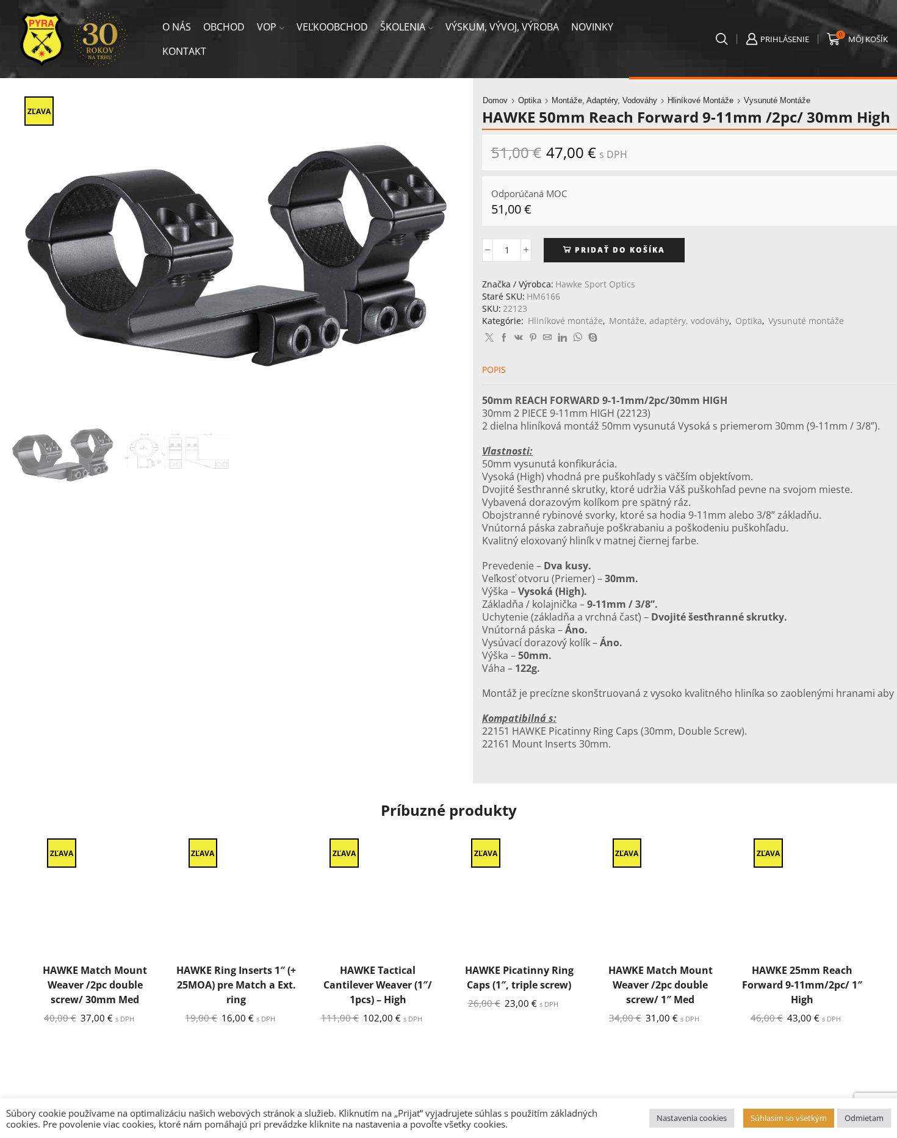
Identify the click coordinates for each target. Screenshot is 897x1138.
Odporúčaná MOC (529, 193)
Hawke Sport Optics (595, 284)
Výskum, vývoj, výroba (502, 27)
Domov (495, 100)
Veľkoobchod (332, 27)
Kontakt (184, 51)
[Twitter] (489, 338)
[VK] (518, 338)
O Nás (176, 27)
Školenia (402, 27)
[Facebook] (504, 338)
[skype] (591, 338)
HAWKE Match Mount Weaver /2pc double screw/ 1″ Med (660, 984)
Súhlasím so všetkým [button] (789, 1117)
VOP (266, 27)
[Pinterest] (533, 338)
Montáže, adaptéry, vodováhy (604, 100)
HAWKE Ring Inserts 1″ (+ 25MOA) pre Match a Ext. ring (236, 984)
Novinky (592, 27)
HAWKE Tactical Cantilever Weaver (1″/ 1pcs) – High (377, 984)
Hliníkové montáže (700, 100)
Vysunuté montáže (777, 100)
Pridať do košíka (620, 249)
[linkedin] (562, 338)
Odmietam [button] (864, 1117)
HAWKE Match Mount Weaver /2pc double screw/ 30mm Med (95, 984)
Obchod (224, 27)
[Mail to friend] (547, 338)
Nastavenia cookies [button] (692, 1117)
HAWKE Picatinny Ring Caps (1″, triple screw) (519, 977)
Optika (529, 100)
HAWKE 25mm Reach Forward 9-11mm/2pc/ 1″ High (802, 984)
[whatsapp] (577, 338)
